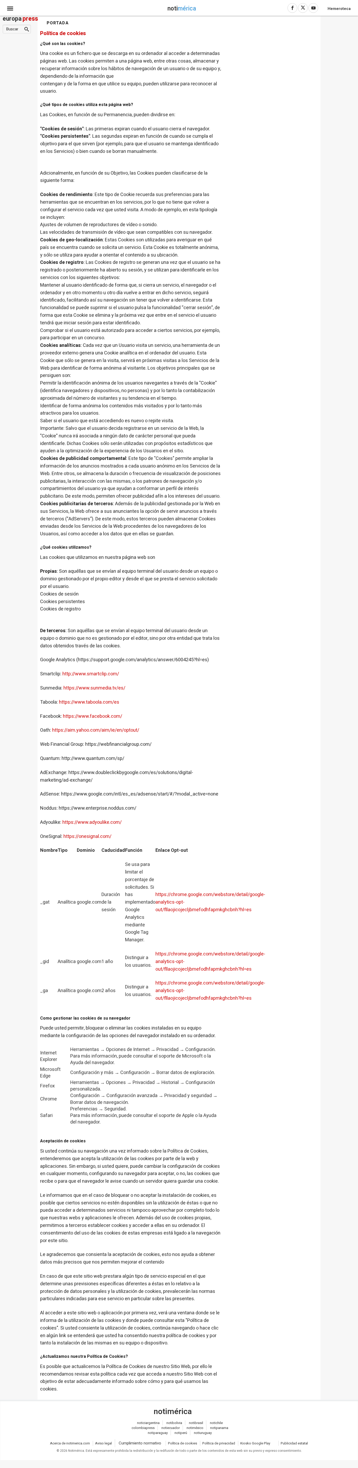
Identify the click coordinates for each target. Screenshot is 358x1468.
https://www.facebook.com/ (92, 716)
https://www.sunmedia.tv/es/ (94, 688)
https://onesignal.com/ (87, 836)
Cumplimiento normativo (140, 1443)
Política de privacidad (218, 1443)
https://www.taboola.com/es (89, 702)
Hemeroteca (339, 9)
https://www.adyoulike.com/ (92, 822)
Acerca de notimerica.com (70, 1443)
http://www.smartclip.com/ (90, 673)
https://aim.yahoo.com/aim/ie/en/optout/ (95, 730)
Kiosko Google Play (255, 1443)
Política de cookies (182, 1443)
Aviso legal (103, 1443)
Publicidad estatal (294, 1443)
